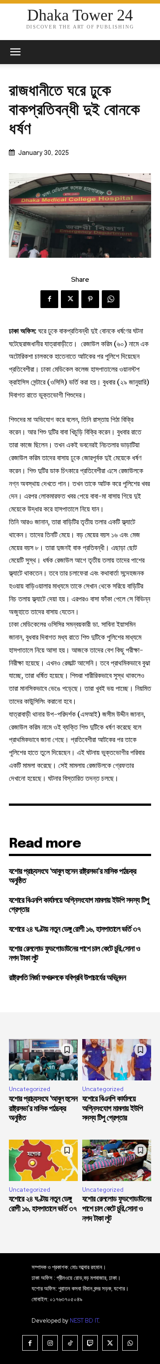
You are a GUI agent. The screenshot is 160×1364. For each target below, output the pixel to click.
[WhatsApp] (111, 299)
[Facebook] (49, 299)
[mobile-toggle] (15, 52)
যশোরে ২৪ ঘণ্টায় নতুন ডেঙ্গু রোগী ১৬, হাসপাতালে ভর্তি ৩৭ (74, 930)
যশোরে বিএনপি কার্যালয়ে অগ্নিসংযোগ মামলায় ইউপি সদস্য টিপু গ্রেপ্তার (112, 1108)
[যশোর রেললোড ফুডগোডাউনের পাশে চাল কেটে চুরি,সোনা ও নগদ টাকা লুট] (116, 1160)
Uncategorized (29, 1089)
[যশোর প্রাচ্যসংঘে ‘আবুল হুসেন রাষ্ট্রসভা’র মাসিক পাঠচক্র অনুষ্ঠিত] (43, 1059)
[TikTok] (70, 1343)
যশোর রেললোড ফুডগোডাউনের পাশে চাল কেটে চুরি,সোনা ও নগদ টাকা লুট (116, 1208)
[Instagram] (50, 1343)
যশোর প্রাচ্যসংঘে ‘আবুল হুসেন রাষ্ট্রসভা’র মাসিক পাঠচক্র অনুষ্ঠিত (43, 1108)
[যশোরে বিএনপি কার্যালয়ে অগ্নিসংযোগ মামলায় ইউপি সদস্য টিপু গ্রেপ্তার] (116, 1059)
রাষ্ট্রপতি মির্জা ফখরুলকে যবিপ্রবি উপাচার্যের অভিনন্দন (67, 978)
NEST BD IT (84, 1320)
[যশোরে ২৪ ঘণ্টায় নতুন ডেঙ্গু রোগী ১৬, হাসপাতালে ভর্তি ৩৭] (43, 1160)
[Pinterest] (90, 299)
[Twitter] (70, 299)
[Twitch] (90, 1343)
